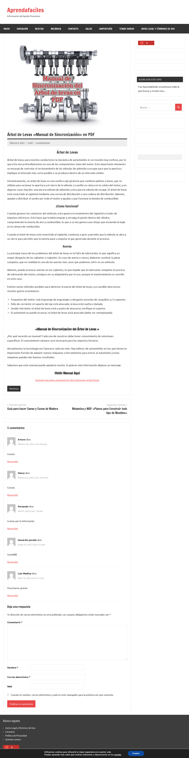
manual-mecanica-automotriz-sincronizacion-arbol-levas (67, 380)
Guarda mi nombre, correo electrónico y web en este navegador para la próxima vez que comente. (62, 694)
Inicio (7, 28)
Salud (88, 28)
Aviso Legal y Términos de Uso (158, 28)
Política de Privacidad (16, 735)
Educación (22, 28)
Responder (12, 461)
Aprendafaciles (25, 10)
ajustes (117, 754)
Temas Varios (126, 28)
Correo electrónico (18, 676)
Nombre (12, 667)
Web (9, 686)
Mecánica (56, 28)
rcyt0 (30, 142)
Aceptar (136, 753)
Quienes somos (13, 739)
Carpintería (105, 28)
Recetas (39, 28)
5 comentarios (43, 142)
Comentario (14, 622)
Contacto (73, 28)
